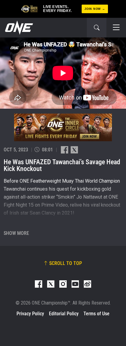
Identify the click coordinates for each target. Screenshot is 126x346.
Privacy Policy (30, 314)
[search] (96, 27)
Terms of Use (96, 314)
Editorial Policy (64, 314)
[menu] (116, 27)
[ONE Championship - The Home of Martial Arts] (18, 27)
